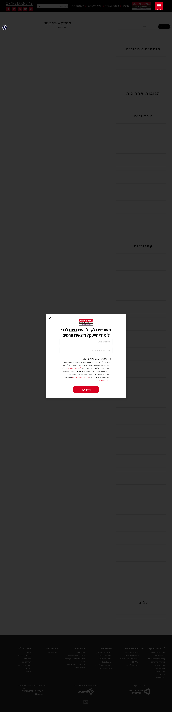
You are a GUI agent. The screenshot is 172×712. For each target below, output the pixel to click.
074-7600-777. (105, 380)
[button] (5, 28)
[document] (86, 356)
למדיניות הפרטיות (74, 368)
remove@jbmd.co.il (80, 377)
